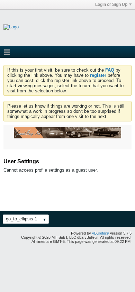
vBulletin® (100, 233)
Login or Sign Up (111, 4)
